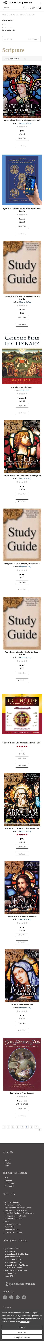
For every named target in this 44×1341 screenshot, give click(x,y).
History (7, 1160)
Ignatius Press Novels (13, 1257)
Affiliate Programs (12, 1202)
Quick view (22, 139)
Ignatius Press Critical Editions (17, 1254)
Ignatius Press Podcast (13, 1262)
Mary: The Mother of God (22, 1005)
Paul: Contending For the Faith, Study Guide (22, 653)
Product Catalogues (12, 1230)
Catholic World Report (13, 1268)
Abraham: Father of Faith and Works (22, 828)
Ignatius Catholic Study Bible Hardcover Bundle (22, 209)
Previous (3, 1338)
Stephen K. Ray (25, 123)
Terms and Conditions (13, 1232)
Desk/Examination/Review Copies (18, 1208)
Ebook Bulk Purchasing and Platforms (19, 1213)
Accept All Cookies (22, 1337)
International (10, 1183)
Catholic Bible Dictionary (22, 387)
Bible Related (7, 27)
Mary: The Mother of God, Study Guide (22, 564)
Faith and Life (10, 1273)
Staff (7, 1166)
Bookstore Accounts (13, 1205)
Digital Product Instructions (16, 1210)
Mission (8, 1163)
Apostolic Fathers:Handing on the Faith (22, 120)
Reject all (22, 1332)
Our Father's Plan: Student (22, 1093)
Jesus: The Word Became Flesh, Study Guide (22, 297)
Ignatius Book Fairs (12, 1248)
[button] (21, 39)
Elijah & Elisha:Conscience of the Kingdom (22, 475)
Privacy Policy (10, 1227)
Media (7, 1221)
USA (6, 1178)
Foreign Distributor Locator (16, 1216)
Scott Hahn (24, 390)
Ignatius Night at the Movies (16, 1265)
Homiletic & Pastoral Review (16, 1270)
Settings (22, 1327)
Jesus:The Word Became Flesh (22, 916)
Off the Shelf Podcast (13, 1259)
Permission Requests (13, 1224)
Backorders (9, 1186)
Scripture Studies (8, 30)
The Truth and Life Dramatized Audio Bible (22, 743)
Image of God (10, 1276)
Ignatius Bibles (10, 1251)
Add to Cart (22, 146)
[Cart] (37, 7)
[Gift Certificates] (33, 7)
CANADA (8, 1180)
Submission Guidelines (13, 1219)
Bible (4, 24)
